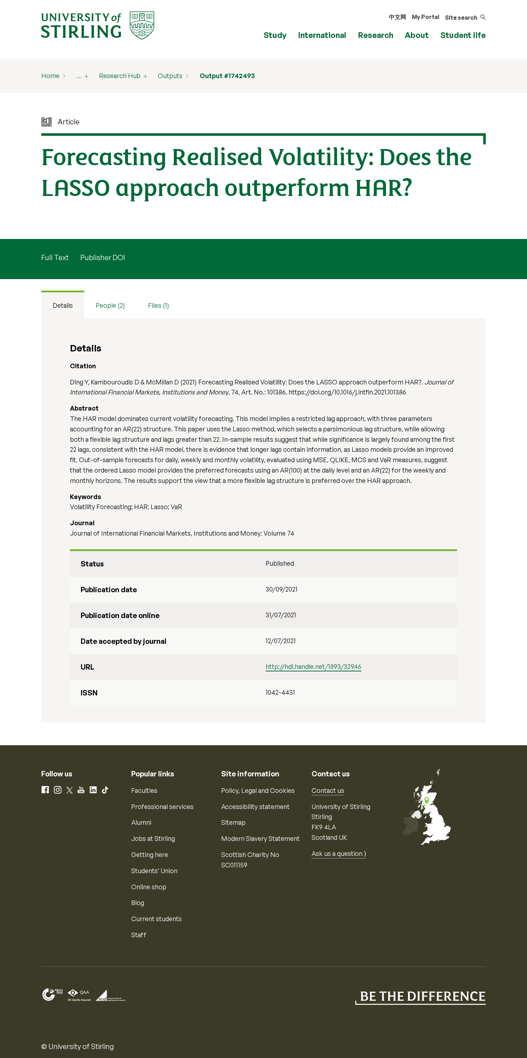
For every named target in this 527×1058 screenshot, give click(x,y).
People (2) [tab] (110, 305)
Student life (463, 35)
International (322, 35)
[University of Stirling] (97, 25)
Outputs (170, 76)
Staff (138, 935)
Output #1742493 (227, 76)
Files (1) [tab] (158, 305)
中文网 (397, 16)
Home (50, 76)
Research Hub (120, 76)
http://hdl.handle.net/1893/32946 (313, 666)
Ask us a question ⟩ (339, 853)
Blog (137, 902)
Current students (156, 919)
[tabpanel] (263, 520)
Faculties (144, 790)
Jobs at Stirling (153, 838)
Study (275, 35)
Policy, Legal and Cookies (258, 790)
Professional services (162, 806)
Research (375, 35)
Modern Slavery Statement (260, 838)
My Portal (425, 16)
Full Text (55, 257)
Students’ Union (154, 871)
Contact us (328, 790)
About (417, 35)
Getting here (149, 854)
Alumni (141, 822)
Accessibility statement (255, 806)
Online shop (148, 887)
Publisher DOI (102, 257)
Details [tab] (63, 305)
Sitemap (233, 822)
